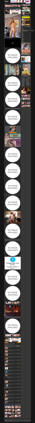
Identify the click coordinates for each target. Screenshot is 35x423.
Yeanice (22, 28)
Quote (19, 346)
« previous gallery (6, 342)
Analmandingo (23, 29)
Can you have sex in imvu (23, 81)
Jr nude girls (27, 81)
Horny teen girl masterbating (22, 104)
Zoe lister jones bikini (23, 78)
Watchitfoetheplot (23, 39)
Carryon (5, 370)
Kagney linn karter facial (18, 336)
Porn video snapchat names (25, 107)
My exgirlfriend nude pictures (24, 80)
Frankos (5, 380)
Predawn (5, 346)
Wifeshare (22, 31)
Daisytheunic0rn (23, 41)
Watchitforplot (23, 32)
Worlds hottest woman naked (9, 7)
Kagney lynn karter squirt (9, 304)
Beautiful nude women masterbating (6, 336)
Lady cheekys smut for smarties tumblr (23, 83)
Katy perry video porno (27, 80)
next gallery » (19, 342)
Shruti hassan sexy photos (6, 417)
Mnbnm (22, 30)
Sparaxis (5, 353)
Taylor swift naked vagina (15, 304)
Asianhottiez (22, 36)
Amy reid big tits (23, 86)
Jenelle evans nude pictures (28, 85)
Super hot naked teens (9, 336)
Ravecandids (22, 34)
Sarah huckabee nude (27, 84)
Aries (5, 397)
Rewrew (22, 37)
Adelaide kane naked (15, 336)
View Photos (13, 132)
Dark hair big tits (23, 84)
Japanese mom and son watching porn (12, 336)
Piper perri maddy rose (23, 85)
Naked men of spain (27, 78)
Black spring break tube (27, 83)
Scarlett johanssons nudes (6, 7)
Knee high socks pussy (23, 82)
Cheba (5, 363)
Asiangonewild (23, 33)
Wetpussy (18, 343)
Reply (18, 346)
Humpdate (22, 35)
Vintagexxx (22, 38)
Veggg (22, 40)
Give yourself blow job (27, 82)
